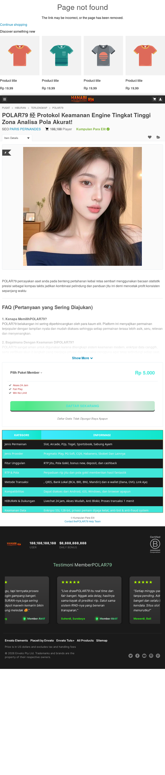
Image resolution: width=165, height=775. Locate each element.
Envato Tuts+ (65, 640)
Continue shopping (13, 24)
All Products (85, 640)
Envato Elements (16, 640)
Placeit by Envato (42, 640)
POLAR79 (57, 107)
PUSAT (6, 107)
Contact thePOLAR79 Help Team (83, 521)
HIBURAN (20, 107)
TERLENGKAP (39, 107)
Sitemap (101, 640)
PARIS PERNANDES (25, 129)
